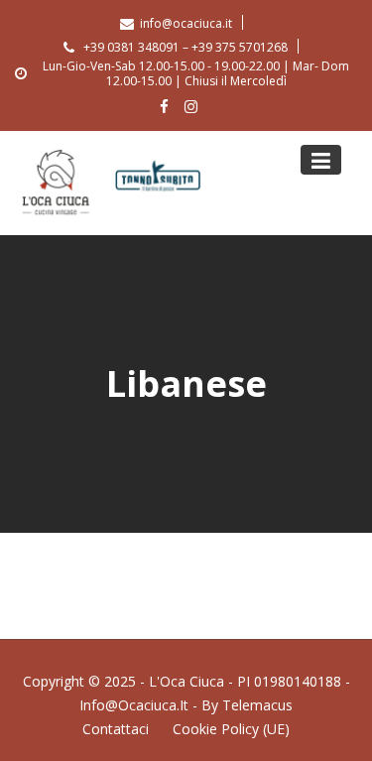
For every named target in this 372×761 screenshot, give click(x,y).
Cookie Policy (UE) (231, 728)
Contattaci (115, 728)
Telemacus (257, 705)
